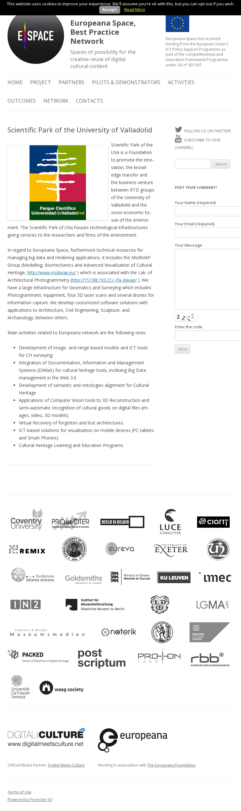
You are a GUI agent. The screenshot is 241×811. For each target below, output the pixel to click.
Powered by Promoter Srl (30, 799)
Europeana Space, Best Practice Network (103, 31)
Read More (134, 9)
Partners (71, 82)
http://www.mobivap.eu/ (51, 272)
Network (55, 100)
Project (40, 82)
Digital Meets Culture (66, 765)
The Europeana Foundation (171, 765)
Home (15, 82)
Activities (181, 82)
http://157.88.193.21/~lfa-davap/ (104, 280)
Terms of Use (19, 792)
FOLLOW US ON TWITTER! (206, 131)
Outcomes (22, 100)
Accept (109, 9)
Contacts (89, 100)
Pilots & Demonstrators (126, 82)
